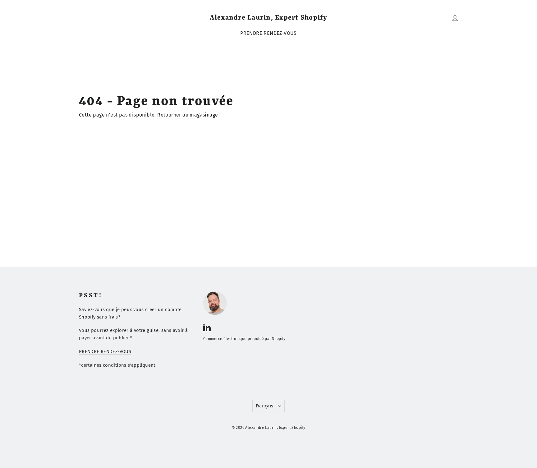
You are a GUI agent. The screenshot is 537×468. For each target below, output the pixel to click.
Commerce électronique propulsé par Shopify (244, 339)
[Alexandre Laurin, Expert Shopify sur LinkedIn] (207, 327)
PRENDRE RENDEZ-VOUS (268, 33)
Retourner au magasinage (187, 115)
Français (264, 406)
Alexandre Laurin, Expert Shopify (269, 18)
